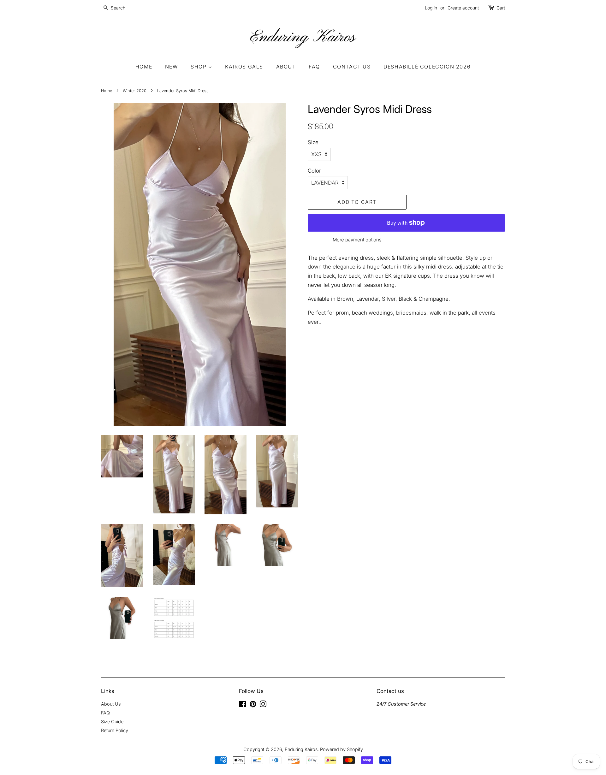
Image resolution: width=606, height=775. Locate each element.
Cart (500, 7)
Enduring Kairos (301, 749)
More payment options (357, 240)
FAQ (314, 66)
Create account (463, 7)
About (286, 66)
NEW (171, 66)
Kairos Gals (244, 66)
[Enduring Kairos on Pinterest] (252, 705)
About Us (111, 704)
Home (143, 66)
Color (314, 171)
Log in (431, 7)
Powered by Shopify (341, 749)
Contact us (352, 66)
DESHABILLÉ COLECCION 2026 (427, 66)
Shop (199, 66)
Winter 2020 (134, 90)
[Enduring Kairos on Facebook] (242, 705)
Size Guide (112, 721)
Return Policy (114, 730)
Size (313, 142)
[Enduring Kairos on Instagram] (262, 705)
